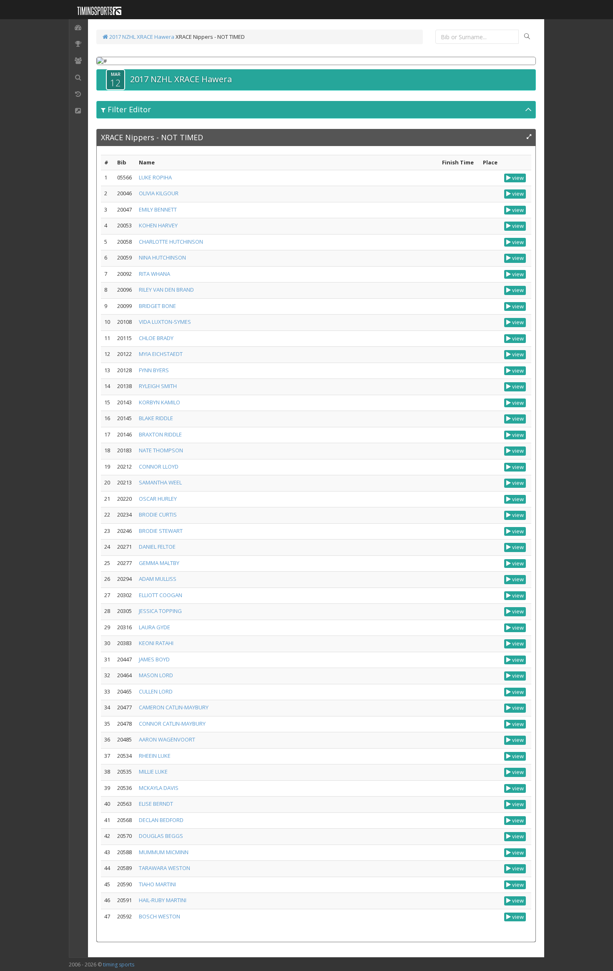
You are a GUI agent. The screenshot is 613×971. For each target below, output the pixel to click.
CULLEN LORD (156, 691)
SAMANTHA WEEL (160, 482)
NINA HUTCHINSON (162, 257)
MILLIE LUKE (153, 771)
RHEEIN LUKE (155, 755)
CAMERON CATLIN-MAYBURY (174, 707)
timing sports (118, 964)
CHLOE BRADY (156, 338)
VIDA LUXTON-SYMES (165, 321)
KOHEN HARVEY (158, 225)
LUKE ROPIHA (155, 177)
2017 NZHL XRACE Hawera (141, 36)
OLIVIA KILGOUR (158, 193)
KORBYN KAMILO (159, 402)
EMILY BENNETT (158, 209)
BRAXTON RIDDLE (160, 434)
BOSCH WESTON (159, 916)
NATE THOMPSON (161, 450)
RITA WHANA (154, 273)
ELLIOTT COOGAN (160, 595)
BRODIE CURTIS (158, 514)
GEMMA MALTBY (159, 563)
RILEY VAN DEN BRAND (166, 289)
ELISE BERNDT (156, 803)
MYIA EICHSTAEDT (161, 354)
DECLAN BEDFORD (161, 820)
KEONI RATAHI (156, 643)
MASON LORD (156, 675)
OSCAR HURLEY (158, 498)
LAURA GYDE (154, 627)
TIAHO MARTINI (157, 884)
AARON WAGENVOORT (167, 739)
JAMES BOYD (154, 659)
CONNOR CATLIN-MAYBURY (172, 723)
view (517, 178)
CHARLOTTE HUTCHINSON (171, 241)
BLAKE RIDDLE (156, 418)
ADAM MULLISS (157, 579)
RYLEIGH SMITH (158, 386)
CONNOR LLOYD (158, 466)
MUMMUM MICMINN (163, 852)
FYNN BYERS (154, 370)
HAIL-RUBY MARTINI (162, 900)
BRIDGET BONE (157, 306)
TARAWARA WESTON (164, 868)
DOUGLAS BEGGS (161, 836)
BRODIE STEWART (161, 531)
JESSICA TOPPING (160, 611)
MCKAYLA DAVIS (158, 788)
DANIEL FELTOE (157, 546)
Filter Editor (128, 109)
